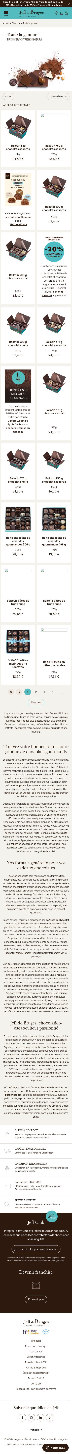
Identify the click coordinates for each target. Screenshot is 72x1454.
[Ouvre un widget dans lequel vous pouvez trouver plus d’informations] (55, 1448)
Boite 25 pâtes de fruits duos (18, 602)
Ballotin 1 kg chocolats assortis (18, 147)
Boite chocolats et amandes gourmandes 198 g (54, 541)
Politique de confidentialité (21, 1444)
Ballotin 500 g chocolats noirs (18, 343)
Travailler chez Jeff (35, 1362)
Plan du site (30, 1439)
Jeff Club (36, 1383)
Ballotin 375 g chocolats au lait (54, 411)
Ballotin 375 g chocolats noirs (18, 480)
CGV (43, 1439)
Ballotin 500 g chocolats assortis (54, 208)
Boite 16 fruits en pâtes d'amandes (54, 663)
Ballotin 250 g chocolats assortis (54, 480)
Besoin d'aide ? (36, 1378)
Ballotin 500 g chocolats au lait (18, 276)
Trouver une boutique (36, 1346)
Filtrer (8, 96)
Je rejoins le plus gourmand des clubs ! (36, 1249)
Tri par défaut (56, 96)
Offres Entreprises (36, 1367)
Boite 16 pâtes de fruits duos (54, 602)
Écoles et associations (35, 1372)
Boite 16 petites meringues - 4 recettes (18, 663)
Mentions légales (58, 1439)
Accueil (6, 23)
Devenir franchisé (36, 1356)
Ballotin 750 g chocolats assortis (54, 147)
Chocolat (36, 1340)
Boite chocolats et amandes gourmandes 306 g (18, 541)
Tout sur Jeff (36, 1351)
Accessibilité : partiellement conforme (36, 1388)
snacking (33, 1239)
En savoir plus (37, 1299)
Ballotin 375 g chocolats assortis (54, 343)
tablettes (45, 1235)
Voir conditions (18, 224)
